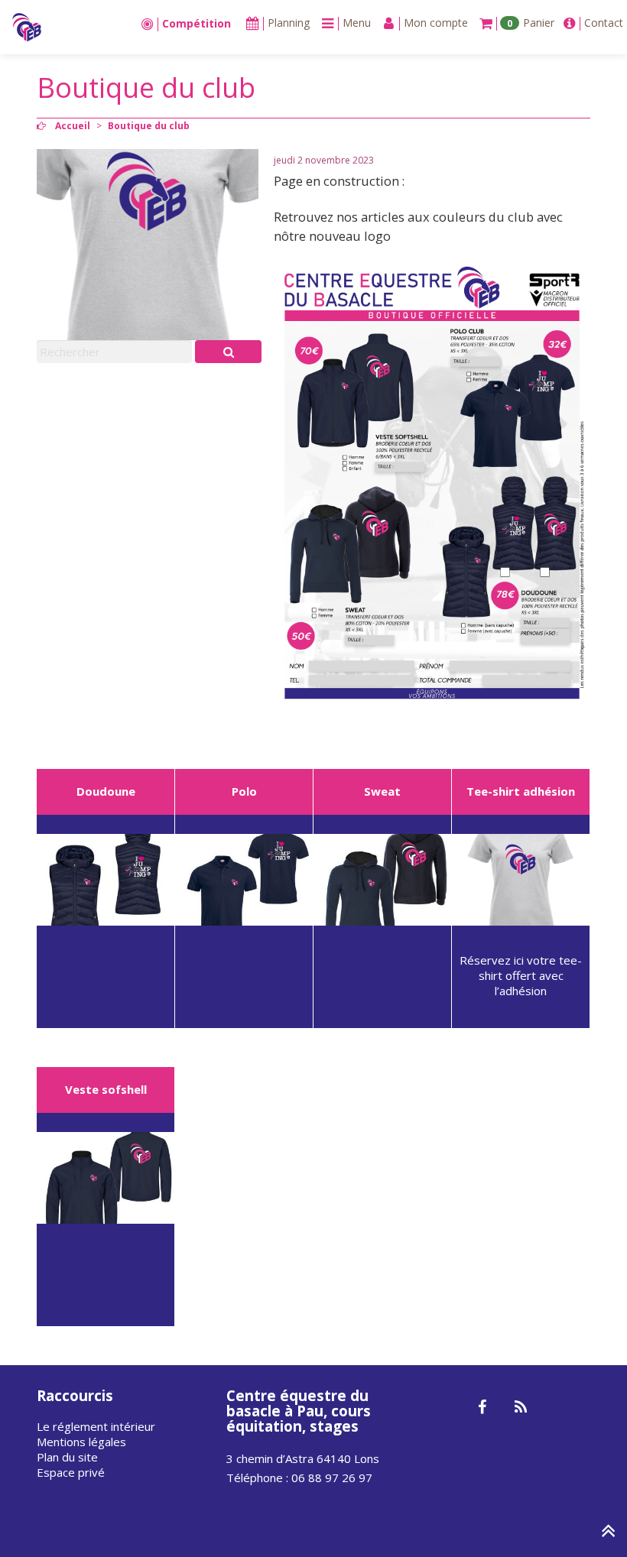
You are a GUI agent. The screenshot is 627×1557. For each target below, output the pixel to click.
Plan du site (67, 1457)
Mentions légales (81, 1441)
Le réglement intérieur (96, 1426)
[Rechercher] (228, 351)
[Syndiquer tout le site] (520, 1408)
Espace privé (71, 1472)
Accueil (72, 125)
